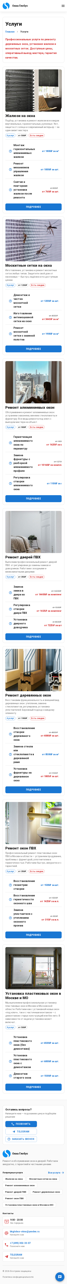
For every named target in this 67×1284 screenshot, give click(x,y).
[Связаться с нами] (59, 1276)
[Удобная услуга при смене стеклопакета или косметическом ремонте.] (10, 189)
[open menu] (63, 6)
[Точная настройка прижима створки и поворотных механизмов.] (10, 483)
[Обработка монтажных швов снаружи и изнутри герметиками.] (10, 899)
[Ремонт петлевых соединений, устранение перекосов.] (10, 734)
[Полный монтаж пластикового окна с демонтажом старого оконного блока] (10, 1061)
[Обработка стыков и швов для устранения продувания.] (10, 442)
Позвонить (23, 1124)
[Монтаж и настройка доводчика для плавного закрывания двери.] (10, 623)
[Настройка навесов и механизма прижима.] (10, 609)
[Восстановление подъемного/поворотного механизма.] (10, 169)
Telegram (23, 1131)
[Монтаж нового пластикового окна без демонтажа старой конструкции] (10, 1043)
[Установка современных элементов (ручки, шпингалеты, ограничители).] (10, 774)
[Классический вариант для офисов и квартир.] (10, 151)
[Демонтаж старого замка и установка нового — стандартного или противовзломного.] (10, 592)
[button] (14, 1178)
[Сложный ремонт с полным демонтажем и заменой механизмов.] (10, 463)
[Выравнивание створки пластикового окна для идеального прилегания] (10, 885)
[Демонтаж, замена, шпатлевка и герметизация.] (10, 754)
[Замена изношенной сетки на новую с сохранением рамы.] (10, 333)
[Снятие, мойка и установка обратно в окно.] (10, 301)
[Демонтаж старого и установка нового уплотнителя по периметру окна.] (10, 917)
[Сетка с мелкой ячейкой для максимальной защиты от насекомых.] (10, 317)
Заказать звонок (23, 1139)
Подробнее (33, 207)
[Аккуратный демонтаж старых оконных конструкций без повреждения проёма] (10, 1075)
